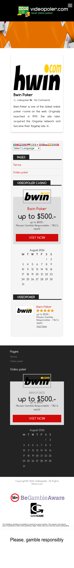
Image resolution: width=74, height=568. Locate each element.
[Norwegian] (40, 144)
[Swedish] (51, 144)
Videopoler (41, 481)
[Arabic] (14, 144)
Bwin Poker (23, 95)
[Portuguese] (43, 144)
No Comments (42, 100)
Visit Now (37, 238)
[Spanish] (49, 144)
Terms (17, 165)
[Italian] (34, 144)
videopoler (23, 100)
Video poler (20, 172)
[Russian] (46, 144)
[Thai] (54, 144)
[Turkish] (57, 144)
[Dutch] (20, 144)
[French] (26, 144)
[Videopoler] (42, 16)
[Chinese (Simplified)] (17, 144)
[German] (28, 144)
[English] (23, 144)
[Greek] (31, 144)
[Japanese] (37, 144)
